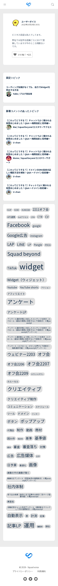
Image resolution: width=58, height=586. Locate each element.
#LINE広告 (26, 210)
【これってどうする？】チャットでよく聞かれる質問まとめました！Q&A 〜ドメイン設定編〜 (28, 187)
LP (29, 245)
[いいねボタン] (15, 54)
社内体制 (15, 486)
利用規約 (41, 571)
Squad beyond (23, 253)
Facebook (18, 224)
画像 (33, 464)
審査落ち (30, 446)
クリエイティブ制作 (22, 399)
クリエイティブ (24, 388)
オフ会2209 (17, 373)
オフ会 (44, 354)
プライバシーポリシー (22, 571)
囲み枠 (11, 438)
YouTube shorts (29, 287)
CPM (33, 217)
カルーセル (12, 381)
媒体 (9, 447)
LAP (10, 244)
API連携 (11, 216)
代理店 (10, 430)
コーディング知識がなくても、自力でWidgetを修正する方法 (28, 88)
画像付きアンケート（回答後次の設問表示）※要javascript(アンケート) (29, 479)
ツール (11, 413)
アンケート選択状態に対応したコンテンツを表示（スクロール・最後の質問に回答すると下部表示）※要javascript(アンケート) (29, 330)
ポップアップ (32, 421)
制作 (20, 430)
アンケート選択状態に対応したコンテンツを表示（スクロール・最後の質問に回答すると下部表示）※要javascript (29, 321)
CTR (39, 217)
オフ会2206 (15, 364)
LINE (21, 244)
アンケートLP (16, 312)
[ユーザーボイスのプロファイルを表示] (15, 22)
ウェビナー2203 (21, 354)
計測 (34, 515)
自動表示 (15, 515)
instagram (36, 236)
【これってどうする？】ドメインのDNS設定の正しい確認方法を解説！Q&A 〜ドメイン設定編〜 (28, 171)
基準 (29, 438)
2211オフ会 (41, 209)
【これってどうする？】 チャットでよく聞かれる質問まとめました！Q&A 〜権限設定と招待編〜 (28, 122)
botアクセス (23, 217)
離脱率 (40, 526)
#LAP (9, 210)
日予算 (12, 465)
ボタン (12, 421)
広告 (10, 455)
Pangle (38, 245)
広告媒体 (25, 455)
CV (47, 217)
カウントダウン (37, 374)
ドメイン (23, 413)
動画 (29, 430)
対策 (43, 447)
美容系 (10, 501)
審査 (17, 447)
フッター (35, 414)
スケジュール (42, 406)
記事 (42, 516)
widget (31, 266)
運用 (29, 525)
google (37, 226)
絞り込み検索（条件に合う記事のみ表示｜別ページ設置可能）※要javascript (29, 495)
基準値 (40, 438)
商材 (38, 430)
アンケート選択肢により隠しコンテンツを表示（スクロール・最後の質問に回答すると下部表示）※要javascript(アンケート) (29, 339)
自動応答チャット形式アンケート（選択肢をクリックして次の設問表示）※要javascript (29, 508)
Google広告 (17, 235)
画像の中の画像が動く (18, 472)
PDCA (48, 244)
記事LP (14, 525)
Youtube (12, 287)
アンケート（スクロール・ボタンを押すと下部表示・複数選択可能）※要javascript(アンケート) (29, 347)
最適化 (22, 465)
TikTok (12, 268)
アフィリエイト (16, 294)
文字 (38, 456)
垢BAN (20, 438)
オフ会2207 (38, 364)
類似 (48, 526)
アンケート (20, 301)
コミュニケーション (20, 406)
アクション (45, 287)
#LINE (16, 210)
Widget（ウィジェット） (26, 279)
